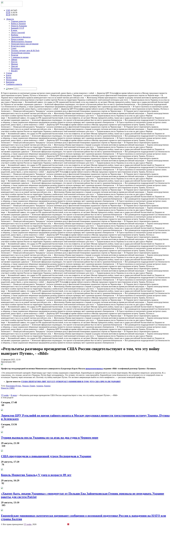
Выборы (14, 35)
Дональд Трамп (28, 386)
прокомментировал (94, 368)
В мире (14, 30)
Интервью (15, 68)
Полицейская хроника (20, 53)
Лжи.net (14, 66)
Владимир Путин (13, 386)
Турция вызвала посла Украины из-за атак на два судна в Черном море (49, 437)
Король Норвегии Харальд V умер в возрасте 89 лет (36, 475)
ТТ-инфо (27, 524)
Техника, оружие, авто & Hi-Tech (25, 50)
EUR (8, 12)
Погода (14, 62)
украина (39, 386)
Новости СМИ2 (8, 388)
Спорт (13, 48)
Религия (14, 55)
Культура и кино (18, 46)
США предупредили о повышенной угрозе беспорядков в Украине (46, 456)
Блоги (8, 75)
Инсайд (14, 71)
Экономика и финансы (21, 37)
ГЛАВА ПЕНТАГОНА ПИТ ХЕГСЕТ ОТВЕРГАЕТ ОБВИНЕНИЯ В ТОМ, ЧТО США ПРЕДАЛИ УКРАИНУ (71, 381)
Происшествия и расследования (24, 44)
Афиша (14, 59)
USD (8, 10)
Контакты (10, 82)
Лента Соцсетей (18, 32)
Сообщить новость (14, 84)
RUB (8, 15)
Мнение (14, 64)
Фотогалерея (11, 80)
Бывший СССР (17, 28)
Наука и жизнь (17, 39)
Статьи (9, 73)
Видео (8, 77)
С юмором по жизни (20, 57)
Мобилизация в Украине (21, 41)
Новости (10, 19)
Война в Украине (18, 23)
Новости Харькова (19, 26)
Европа (47, 386)
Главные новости (18, 21)
